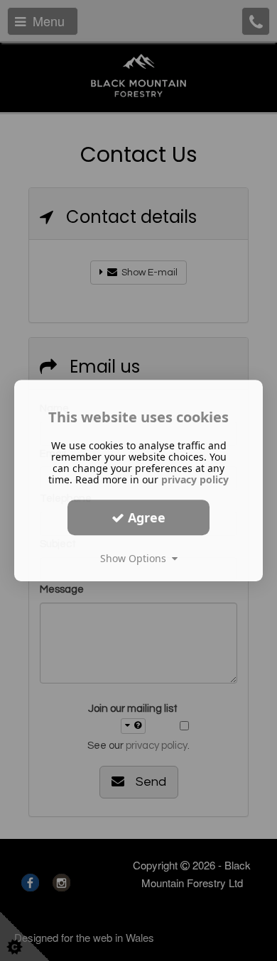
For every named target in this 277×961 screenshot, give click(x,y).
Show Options (136, 558)
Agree (144, 517)
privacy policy (195, 479)
